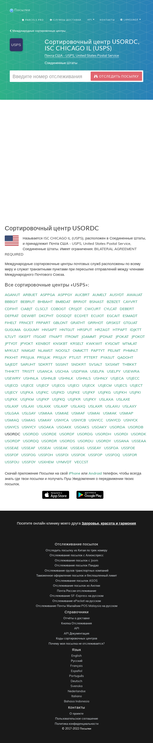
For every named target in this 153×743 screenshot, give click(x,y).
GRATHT (78, 322)
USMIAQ (12, 420)
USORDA (117, 427)
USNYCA (61, 420)
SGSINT (61, 364)
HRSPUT (84, 329)
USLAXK (44, 406)
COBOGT (58, 309)
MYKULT (12, 350)
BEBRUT (28, 301)
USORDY (103, 441)
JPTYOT (11, 343)
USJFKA (26, 392)
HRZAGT (102, 329)
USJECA (117, 378)
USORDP (12, 441)
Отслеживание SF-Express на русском (76, 596)
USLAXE (123, 399)
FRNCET (26, 322)
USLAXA (106, 399)
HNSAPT (49, 329)
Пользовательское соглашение (76, 718)
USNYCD (113, 420)
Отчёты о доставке (76, 618)
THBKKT (129, 364)
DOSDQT (64, 315)
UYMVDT (64, 462)
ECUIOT (97, 315)
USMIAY (44, 420)
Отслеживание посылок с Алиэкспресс (77, 555)
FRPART (43, 322)
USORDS (67, 441)
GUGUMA (13, 329)
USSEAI (44, 448)
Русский (76, 660)
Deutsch (76, 681)
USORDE (49, 434)
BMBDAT (63, 301)
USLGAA (12, 413)
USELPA (97, 371)
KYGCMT (112, 343)
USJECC (133, 378)
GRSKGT (113, 322)
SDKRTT (45, 364)
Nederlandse (76, 691)
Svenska (76, 686)
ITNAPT (55, 336)
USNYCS (12, 427)
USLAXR (95, 406)
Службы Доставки (67, 19)
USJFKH (120, 392)
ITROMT (72, 336)
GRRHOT (95, 322)
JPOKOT (138, 336)
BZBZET (113, 301)
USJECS (120, 385)
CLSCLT (41, 309)
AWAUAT (134, 294)
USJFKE (73, 392)
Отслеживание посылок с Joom (76, 560)
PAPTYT (98, 350)
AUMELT (99, 294)
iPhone (74, 473)
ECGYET (81, 315)
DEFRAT (12, 315)
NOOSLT (63, 350)
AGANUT (12, 294)
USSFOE (128, 448)
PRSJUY (59, 357)
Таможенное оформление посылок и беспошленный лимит (76, 575)
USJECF (42, 385)
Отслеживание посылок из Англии (76, 585)
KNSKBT (60, 343)
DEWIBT (29, 315)
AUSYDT (117, 294)
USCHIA (62, 371)
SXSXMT (112, 364)
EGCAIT (113, 315)
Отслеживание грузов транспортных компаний (76, 570)
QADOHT (125, 357)
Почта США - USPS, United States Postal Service (82, 55)
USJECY (11, 392)
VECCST (81, 462)
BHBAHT (45, 301)
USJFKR (74, 399)
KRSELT (76, 343)
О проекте (76, 713)
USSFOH (45, 455)
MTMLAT (130, 343)
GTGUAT (130, 322)
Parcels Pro (34, 19)
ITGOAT (39, 336)
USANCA (44, 371)
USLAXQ (78, 406)
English (76, 655)
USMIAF (78, 413)
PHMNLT (130, 350)
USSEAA (139, 441)
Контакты (107, 19)
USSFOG (28, 455)
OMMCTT (80, 350)
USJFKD (58, 392)
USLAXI (27, 406)
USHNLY (100, 378)
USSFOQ (112, 455)
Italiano (76, 696)
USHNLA (30, 378)
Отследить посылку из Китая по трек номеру (76, 550)
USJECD (11, 385)
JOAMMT (88, 336)
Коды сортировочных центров (76, 638)
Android (95, 473)
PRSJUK (43, 357)
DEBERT (127, 309)
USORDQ (31, 441)
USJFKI (135, 392)
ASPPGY (65, 294)
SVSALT (95, 364)
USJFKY (89, 399)
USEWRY (13, 378)
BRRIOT (80, 301)
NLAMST (45, 350)
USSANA (121, 441)
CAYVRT (130, 301)
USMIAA (45, 413)
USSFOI (62, 455)
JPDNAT (106, 336)
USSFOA (111, 448)
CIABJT (26, 309)
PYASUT (108, 357)
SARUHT (28, 364)
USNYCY (29, 427)
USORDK (138, 434)
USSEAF (28, 448)
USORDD (31, 434)
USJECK (88, 385)
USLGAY (29, 413)
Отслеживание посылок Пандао (77, 565)
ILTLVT (10, 336)
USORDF (66, 434)
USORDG (85, 434)
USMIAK (110, 413)
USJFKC (42, 392)
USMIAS (28, 420)
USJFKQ (58, 399)
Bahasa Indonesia (76, 701)
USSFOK (78, 455)
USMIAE (62, 413)
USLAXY (129, 406)
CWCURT (93, 309)
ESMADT (130, 315)
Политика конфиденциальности (76, 723)
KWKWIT (94, 343)
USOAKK (64, 427)
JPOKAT (122, 336)
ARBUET (30, 294)
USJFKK (11, 399)
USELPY (114, 371)
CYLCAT (110, 309)
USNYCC (96, 420)
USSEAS (77, 448)
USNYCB (79, 420)
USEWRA (131, 371)
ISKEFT (25, 336)
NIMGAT (28, 350)
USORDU (85, 441)
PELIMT (114, 350)
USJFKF (89, 392)
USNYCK (131, 420)
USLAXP (61, 406)
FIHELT (11, 322)
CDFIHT (11, 309)
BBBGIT (11, 301)
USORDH (103, 434)
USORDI (121, 434)
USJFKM (27, 399)
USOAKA (46, 427)
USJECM (105, 385)
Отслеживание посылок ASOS (76, 580)
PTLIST (75, 357)
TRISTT (28, 371)
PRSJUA (27, 357)
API (76, 628)
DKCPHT (46, 315)
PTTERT (91, 357)
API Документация (76, 633)
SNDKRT (78, 364)
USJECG (58, 385)
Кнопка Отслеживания (76, 623)
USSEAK (61, 448)
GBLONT (60, 322)
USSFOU (12, 462)
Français (76, 666)
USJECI (73, 385)
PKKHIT (11, 357)
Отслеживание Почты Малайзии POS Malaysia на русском (76, 606)
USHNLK (66, 378)
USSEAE (12, 448)
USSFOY (29, 462)
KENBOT (43, 343)
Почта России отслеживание (76, 590)
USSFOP (95, 455)
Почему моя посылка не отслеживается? (77, 643)
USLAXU (112, 406)
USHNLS (83, 378)
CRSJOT (75, 309)
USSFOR (130, 455)
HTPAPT (120, 329)
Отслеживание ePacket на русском (76, 601)
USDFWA (79, 371)
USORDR (49, 441)
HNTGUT (67, 329)
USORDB (135, 427)
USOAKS (81, 427)
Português (76, 676)
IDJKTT (135, 329)
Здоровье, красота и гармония (109, 523)
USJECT (136, 385)
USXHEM (46, 462)
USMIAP (126, 413)
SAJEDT (11, 364)
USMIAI (94, 413)
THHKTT (12, 371)
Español (76, 671)
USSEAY (94, 448)
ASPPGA (47, 294)
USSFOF (12, 455)
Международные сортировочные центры (39, 31)
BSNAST (96, 301)
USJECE (27, 385)
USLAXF (12, 406)
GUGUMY (31, 329)
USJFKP (42, 399)
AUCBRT (82, 294)
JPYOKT (26, 343)
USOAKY (99, 427)
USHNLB (48, 378)
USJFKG (104, 392)
